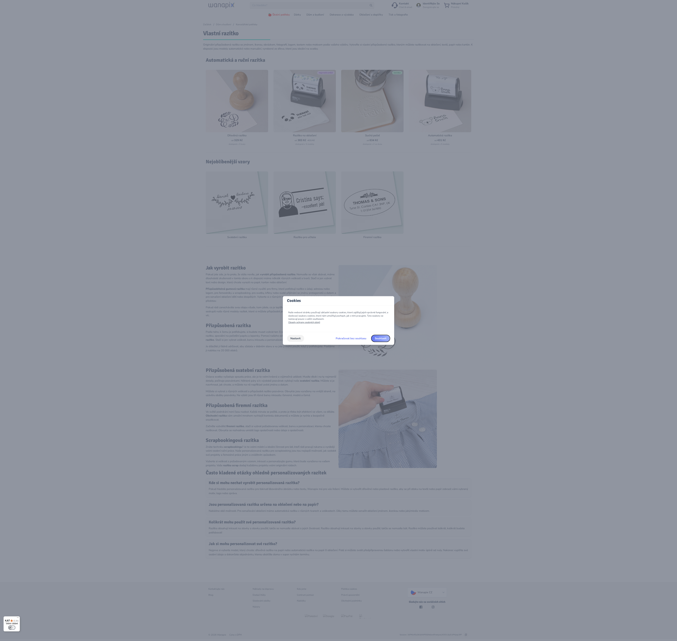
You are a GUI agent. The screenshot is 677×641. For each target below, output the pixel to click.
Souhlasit (380, 338)
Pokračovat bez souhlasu (351, 338)
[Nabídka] (18, 618)
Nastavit (295, 338)
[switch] (11, 627)
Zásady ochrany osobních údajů (304, 322)
